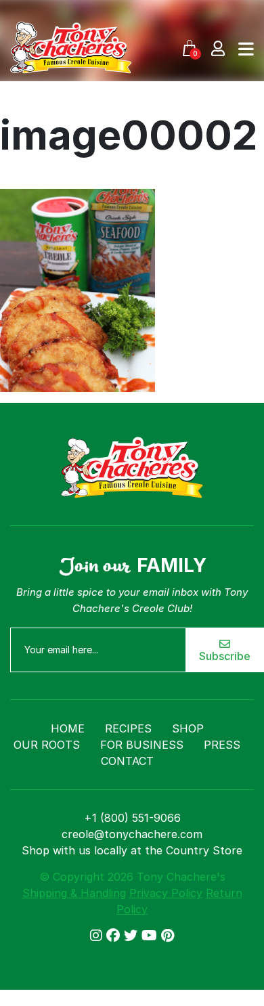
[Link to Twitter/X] (132, 935)
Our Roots (47, 744)
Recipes (128, 728)
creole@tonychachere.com (132, 834)
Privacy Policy (165, 893)
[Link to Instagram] (98, 935)
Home (68, 728)
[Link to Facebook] (115, 935)
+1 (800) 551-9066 (132, 818)
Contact (127, 761)
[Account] (218, 47)
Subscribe (224, 656)
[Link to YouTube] (151, 935)
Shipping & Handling (74, 893)
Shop (188, 728)
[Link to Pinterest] (167, 935)
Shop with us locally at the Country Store (132, 850)
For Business (141, 744)
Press (222, 744)
